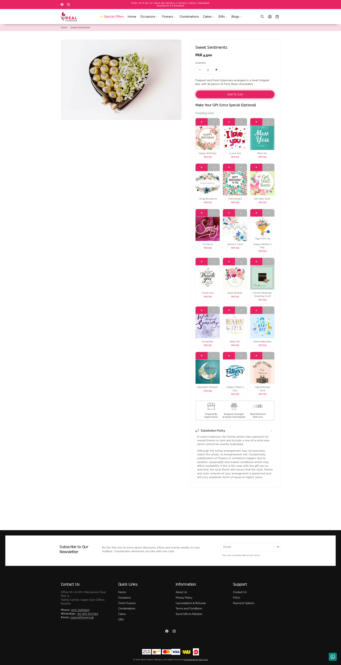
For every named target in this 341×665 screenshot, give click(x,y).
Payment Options (243, 603)
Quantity (200, 62)
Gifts (121, 619)
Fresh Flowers (127, 603)
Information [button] (186, 584)
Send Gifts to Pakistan (189, 614)
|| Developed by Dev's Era (196, 659)
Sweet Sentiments (80, 27)
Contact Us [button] (70, 584)
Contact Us (240, 592)
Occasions (124, 597)
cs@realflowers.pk (82, 617)
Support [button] (240, 584)
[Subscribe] (277, 547)
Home (64, 27)
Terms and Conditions (189, 608)
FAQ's (236, 597)
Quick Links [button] (128, 584)
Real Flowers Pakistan (151, 659)
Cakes (122, 614)
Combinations (126, 608)
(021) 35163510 (80, 610)
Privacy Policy (184, 597)
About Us (181, 592)
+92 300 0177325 (87, 613)
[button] (149, 17)
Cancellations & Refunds (191, 603)
